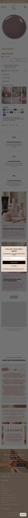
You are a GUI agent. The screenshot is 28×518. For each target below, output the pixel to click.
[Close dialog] (25, 248)
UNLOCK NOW (14, 262)
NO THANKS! (14, 266)
